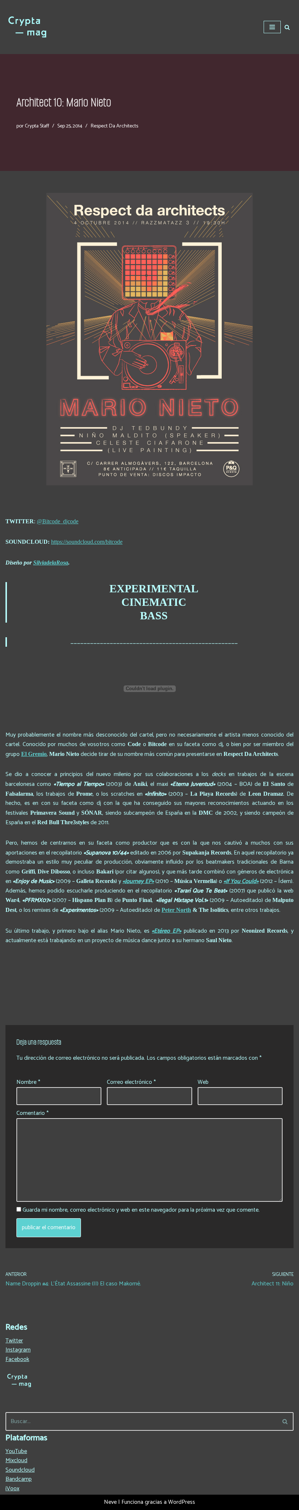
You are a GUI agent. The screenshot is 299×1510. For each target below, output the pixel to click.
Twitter (14, 1341)
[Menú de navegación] (272, 27)
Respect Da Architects (114, 126)
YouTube (16, 1451)
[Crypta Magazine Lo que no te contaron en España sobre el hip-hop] (27, 27)
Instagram (18, 1350)
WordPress (181, 1502)
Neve (110, 1502)
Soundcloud (20, 1470)
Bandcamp (18, 1479)
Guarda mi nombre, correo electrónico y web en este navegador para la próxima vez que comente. (141, 1210)
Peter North (176, 910)
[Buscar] (287, 27)
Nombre (28, 1082)
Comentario (32, 1113)
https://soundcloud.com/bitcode (87, 542)
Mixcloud (16, 1460)
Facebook (17, 1359)
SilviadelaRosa (50, 562)
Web (203, 1082)
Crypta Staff (37, 126)
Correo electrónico (131, 1082)
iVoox (12, 1489)
